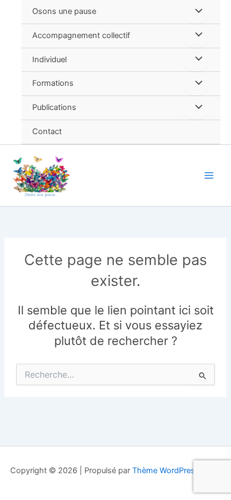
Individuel (49, 59)
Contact (47, 131)
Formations (53, 83)
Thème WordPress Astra (176, 470)
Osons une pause (64, 11)
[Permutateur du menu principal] (209, 175)
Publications (54, 107)
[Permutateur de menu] (196, 12)
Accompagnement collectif (81, 35)
